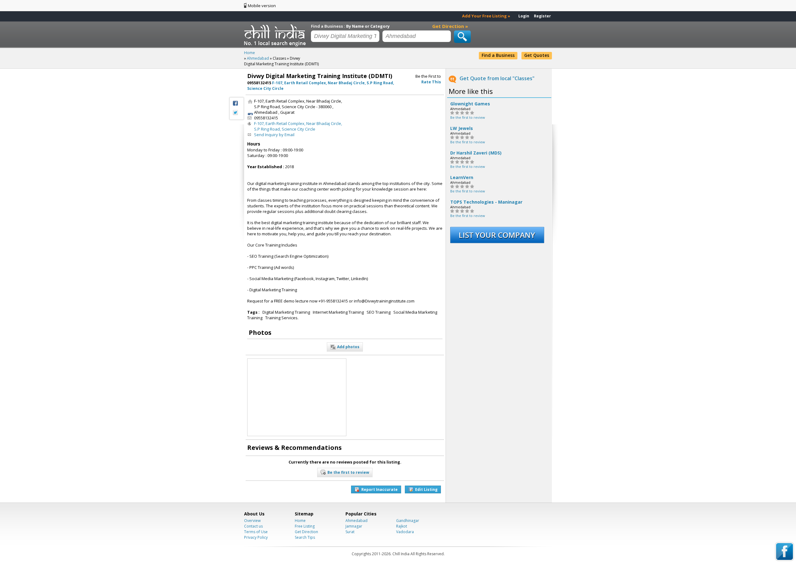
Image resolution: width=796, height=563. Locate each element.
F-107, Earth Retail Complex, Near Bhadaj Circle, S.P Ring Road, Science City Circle (298, 126)
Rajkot (401, 526)
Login (523, 16)
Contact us (253, 526)
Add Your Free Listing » (486, 16)
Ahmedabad (356, 520)
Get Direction (306, 531)
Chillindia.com (276, 35)
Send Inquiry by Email (274, 134)
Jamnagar (353, 526)
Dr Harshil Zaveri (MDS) (476, 153)
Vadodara (405, 531)
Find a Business (498, 55)
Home (300, 520)
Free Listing (305, 526)
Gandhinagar (407, 520)
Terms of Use (256, 531)
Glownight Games (470, 104)
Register (542, 16)
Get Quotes (536, 55)
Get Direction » (450, 26)
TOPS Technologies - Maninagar (486, 202)
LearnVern (461, 177)
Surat (349, 531)
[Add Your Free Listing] (497, 241)
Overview (252, 520)
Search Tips (305, 537)
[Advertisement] (395, 137)
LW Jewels (461, 128)
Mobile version (262, 5)
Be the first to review (467, 117)
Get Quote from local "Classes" (497, 78)
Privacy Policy (256, 537)
